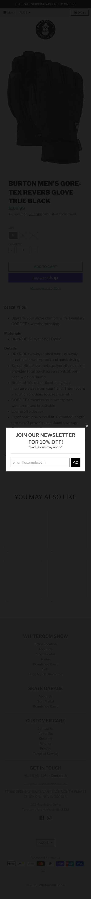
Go (75, 463)
